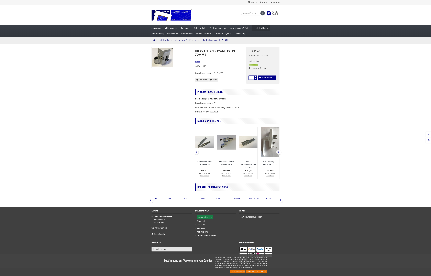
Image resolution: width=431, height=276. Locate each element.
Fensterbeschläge (260, 28)
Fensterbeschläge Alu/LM (182, 40)
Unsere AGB (201, 225)
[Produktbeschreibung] (428, 140)
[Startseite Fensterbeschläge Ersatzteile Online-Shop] (172, 15)
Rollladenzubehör (200, 28)
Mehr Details (202, 80)
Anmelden (276, 3)
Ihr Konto (265, 3)
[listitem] (243, 250)
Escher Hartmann (238, 198)
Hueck (196, 40)
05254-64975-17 (161, 228)
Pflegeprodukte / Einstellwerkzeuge (180, 34)
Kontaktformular (159, 234)
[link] (269, 13)
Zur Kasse (254, 3)
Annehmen (261, 272)
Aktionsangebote (171, 28)
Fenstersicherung (158, 34)
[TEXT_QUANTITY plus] (255, 77)
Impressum (201, 228)
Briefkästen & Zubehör (218, 28)
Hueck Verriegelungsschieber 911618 (248, 164)
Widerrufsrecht (202, 232)
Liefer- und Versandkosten (206, 235)
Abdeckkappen (157, 28)
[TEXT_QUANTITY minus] (255, 78)
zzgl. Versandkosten (262, 55)
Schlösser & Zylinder (223, 34)
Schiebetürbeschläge (204, 34)
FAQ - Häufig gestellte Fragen (251, 217)
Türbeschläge (241, 34)
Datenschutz (201, 221)
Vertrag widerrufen (205, 217)
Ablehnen (250, 272)
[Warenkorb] (428, 134)
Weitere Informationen (238, 272)
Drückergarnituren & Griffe (239, 28)
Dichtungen (185, 28)
